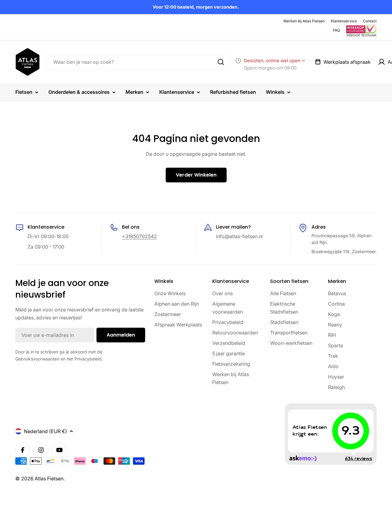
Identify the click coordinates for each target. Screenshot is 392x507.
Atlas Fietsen (49, 478)
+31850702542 (139, 236)
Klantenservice (344, 21)
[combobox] (137, 62)
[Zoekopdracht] (220, 62)
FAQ (336, 30)
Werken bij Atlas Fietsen (304, 21)
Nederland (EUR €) (45, 431)
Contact (370, 21)
